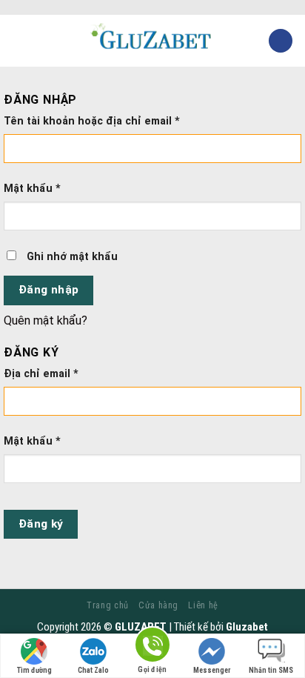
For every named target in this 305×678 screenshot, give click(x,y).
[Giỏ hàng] (280, 41)
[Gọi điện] (152, 647)
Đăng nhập (49, 289)
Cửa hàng (158, 605)
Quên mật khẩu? (45, 320)
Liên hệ (203, 605)
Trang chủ (108, 605)
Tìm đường (34, 670)
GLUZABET (141, 627)
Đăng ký (41, 524)
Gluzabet (247, 627)
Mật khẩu (32, 188)
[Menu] (20, 40)
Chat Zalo (93, 670)
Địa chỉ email (41, 374)
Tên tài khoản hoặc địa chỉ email (92, 121)
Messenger (212, 670)
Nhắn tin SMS (271, 670)
